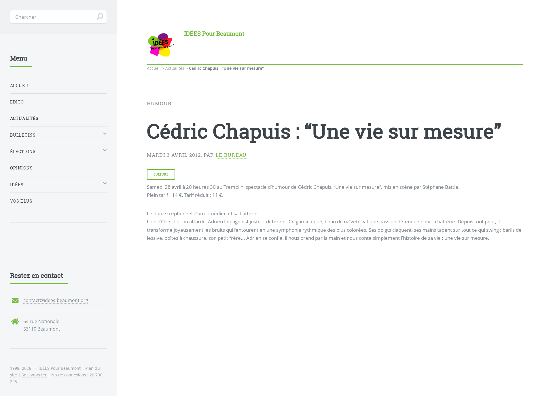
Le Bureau (231, 155)
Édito (17, 102)
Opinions (21, 168)
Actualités (174, 68)
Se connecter (34, 375)
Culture (161, 174)
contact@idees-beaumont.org (55, 300)
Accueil (154, 68)
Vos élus (21, 201)
